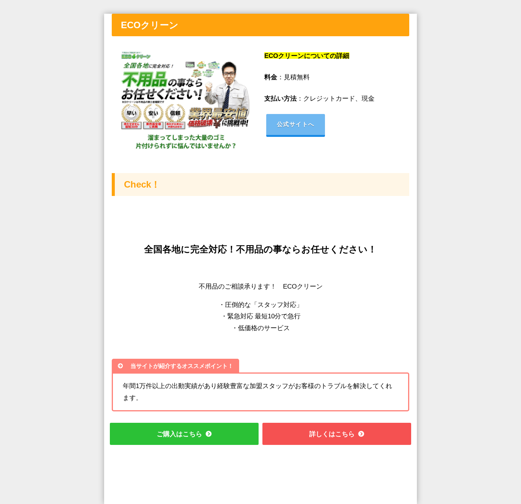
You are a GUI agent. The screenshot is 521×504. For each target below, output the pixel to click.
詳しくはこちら (332, 433)
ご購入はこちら (179, 433)
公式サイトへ (296, 124)
